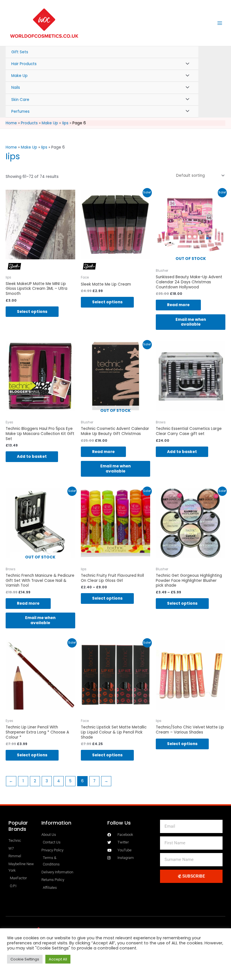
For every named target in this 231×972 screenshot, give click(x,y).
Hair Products (24, 64)
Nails (15, 87)
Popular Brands (18, 825)
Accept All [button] (58, 959)
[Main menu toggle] (219, 22)
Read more (178, 305)
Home (11, 147)
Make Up (19, 75)
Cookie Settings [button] (24, 959)
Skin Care (20, 99)
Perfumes (20, 111)
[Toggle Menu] (186, 64)
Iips (44, 147)
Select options (32, 311)
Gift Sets (19, 52)
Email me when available (191, 322)
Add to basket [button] (32, 456)
